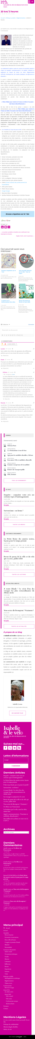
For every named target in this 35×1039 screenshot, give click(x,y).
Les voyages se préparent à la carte (14, 797)
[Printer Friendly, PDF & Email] (6, 221)
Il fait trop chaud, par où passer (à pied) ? (16, 785)
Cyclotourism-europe (12, 1001)
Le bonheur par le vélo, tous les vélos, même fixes (15, 810)
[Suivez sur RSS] (19, 748)
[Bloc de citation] (14, 335)
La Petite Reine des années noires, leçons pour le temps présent (19, 540)
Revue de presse (9, 935)
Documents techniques (11, 954)
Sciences (7, 971)
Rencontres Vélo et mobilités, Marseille (19, 460)
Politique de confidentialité (11, 1024)
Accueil (3, 18)
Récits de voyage (9, 987)
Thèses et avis (8, 983)
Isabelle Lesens (6, 28)
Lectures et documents (10, 950)
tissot (13, 374)
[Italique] (4, 335)
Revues (7, 966)
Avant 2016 (7, 990)
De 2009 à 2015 (9, 992)
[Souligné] (6, 335)
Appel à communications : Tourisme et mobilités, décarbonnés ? (16, 815)
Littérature (8, 961)
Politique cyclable (10, 18)
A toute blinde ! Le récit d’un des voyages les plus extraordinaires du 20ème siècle (19, 591)
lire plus (6, 505)
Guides (7, 957)
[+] (22, 335)
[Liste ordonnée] (10, 335)
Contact (6, 1008)
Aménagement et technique (12, 978)
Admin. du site (8, 1029)
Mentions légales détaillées (11, 1027)
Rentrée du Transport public (16, 470)
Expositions (8, 969)
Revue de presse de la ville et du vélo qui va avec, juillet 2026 (19, 558)
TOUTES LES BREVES (19, 524)
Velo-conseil (9, 996)
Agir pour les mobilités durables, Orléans (20, 455)
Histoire (7, 959)
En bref (24, 28)
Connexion (31, 324)
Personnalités (8, 947)
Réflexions (7, 964)
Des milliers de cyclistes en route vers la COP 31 (16, 820)
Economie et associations (11, 937)
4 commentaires (4, 30)
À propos (6, 1006)
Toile (6, 974)
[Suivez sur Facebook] (5, 748)
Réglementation (21, 18)
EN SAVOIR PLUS (17, 713)
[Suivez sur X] (10, 748)
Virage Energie (6, 191)
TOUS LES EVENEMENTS (19, 480)
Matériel (7, 945)
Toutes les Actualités (19, 626)
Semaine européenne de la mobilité (18, 465)
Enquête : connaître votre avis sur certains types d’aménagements (19, 496)
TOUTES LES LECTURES (19, 574)
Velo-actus (9, 999)
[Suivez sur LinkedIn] (15, 748)
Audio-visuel (8, 952)
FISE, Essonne (11, 474)
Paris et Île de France (10, 940)
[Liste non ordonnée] (12, 335)
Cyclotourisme (8, 986)
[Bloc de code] (16, 335)
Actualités (20, 28)
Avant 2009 (8, 994)
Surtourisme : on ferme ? (13, 511)
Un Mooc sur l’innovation (12, 807)
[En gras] (2, 335)
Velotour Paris (11, 446)
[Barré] (8, 335)
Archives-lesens (10, 1004)
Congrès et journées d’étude (12, 942)
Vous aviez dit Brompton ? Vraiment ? (19, 610)
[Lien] (18, 335)
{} (19, 335)
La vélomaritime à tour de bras (16, 450)
